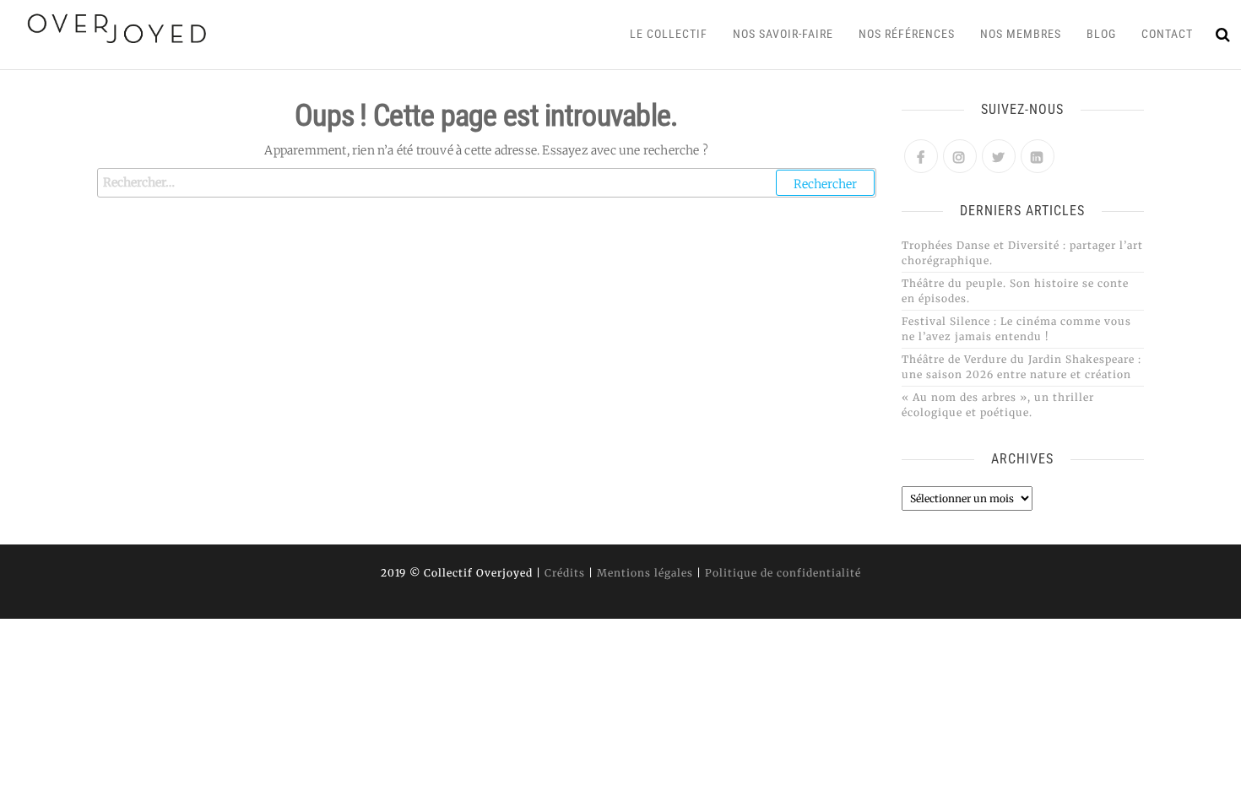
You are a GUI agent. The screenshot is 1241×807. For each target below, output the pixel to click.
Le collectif (668, 34)
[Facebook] (921, 156)
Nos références (907, 34)
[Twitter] (999, 156)
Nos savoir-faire (783, 34)
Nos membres (1020, 34)
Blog (1101, 34)
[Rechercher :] (486, 183)
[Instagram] (960, 156)
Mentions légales (645, 572)
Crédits (565, 572)
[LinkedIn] (1037, 156)
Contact (1167, 34)
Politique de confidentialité (783, 572)
